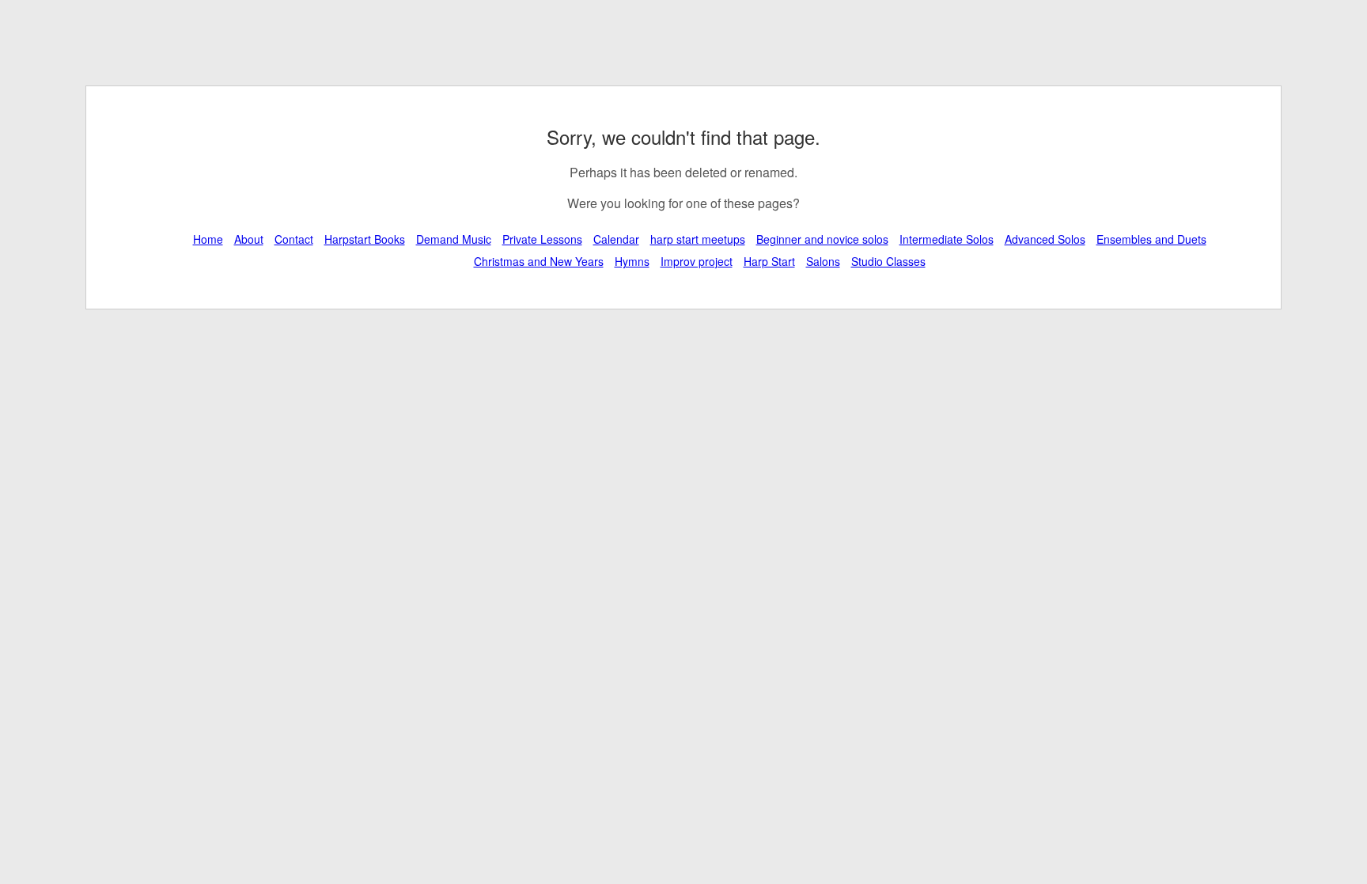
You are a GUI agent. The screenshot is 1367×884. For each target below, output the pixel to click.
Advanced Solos (1045, 239)
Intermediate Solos (946, 239)
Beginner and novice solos (822, 239)
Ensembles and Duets (1151, 239)
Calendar (616, 239)
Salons (823, 261)
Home (208, 239)
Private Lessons (542, 239)
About (248, 239)
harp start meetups (697, 239)
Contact (294, 239)
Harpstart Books (364, 239)
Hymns (632, 261)
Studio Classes (888, 261)
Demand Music (453, 239)
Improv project (697, 261)
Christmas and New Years (539, 261)
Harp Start (769, 261)
